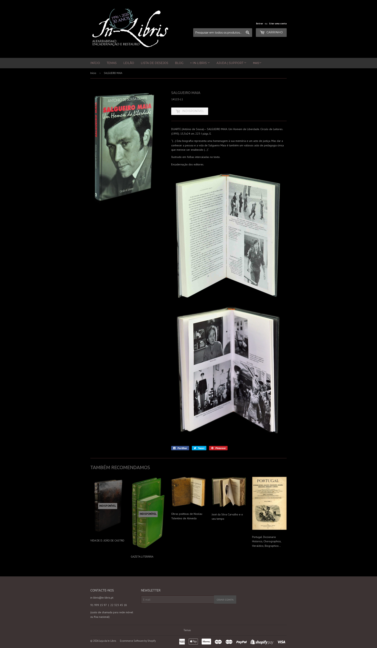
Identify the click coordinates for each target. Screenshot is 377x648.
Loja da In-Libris (107, 641)
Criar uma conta (278, 23)
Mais (256, 63)
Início (95, 63)
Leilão (128, 63)
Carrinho (274, 32)
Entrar (259, 23)
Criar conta (225, 599)
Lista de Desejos (154, 63)
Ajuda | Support (230, 63)
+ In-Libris (199, 63)
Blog (179, 63)
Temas (112, 63)
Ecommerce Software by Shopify (138, 641)
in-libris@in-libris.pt (101, 597)
